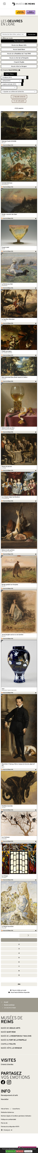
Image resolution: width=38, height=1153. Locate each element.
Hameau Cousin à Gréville (9, 141)
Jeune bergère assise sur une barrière (12, 634)
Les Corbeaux (5, 837)
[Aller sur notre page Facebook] (3, 1082)
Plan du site (4, 1123)
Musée (30, 12)
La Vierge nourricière (7, 926)
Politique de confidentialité (8, 1119)
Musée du (19, 58)
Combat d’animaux (7, 183)
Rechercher (32, 35)
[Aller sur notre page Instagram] (9, 1082)
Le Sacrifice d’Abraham (8, 319)
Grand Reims (16, 1109)
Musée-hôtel (19, 66)
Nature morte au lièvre (8, 550)
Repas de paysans (7, 466)
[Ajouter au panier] (36, 112)
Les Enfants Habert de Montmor (11, 497)
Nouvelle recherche (20, 97)
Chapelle (19, 62)
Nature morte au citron (8, 428)
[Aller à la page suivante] (28, 935)
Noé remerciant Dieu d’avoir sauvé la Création (14, 377)
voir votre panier (19, 101)
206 (19, 984)
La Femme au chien (7, 284)
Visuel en (10, 70)
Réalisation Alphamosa (7, 1112)
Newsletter (4, 1099)
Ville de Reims (5, 1109)
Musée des (20, 12)
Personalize (28, 1151)
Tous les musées (19, 41)
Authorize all (11, 1151)
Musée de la (19, 54)
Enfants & (7, 1064)
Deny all (20, 1151)
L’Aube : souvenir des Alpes (9, 214)
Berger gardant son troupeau (10, 584)
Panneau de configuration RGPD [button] (10, 1127)
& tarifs (9, 1095)
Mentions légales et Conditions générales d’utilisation (16, 1116)
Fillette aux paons (7, 351)
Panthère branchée (7, 806)
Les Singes (5, 876)
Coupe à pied (5, 247)
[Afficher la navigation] (4, 4)
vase (3, 689)
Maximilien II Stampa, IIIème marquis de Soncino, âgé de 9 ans (18, 764)
